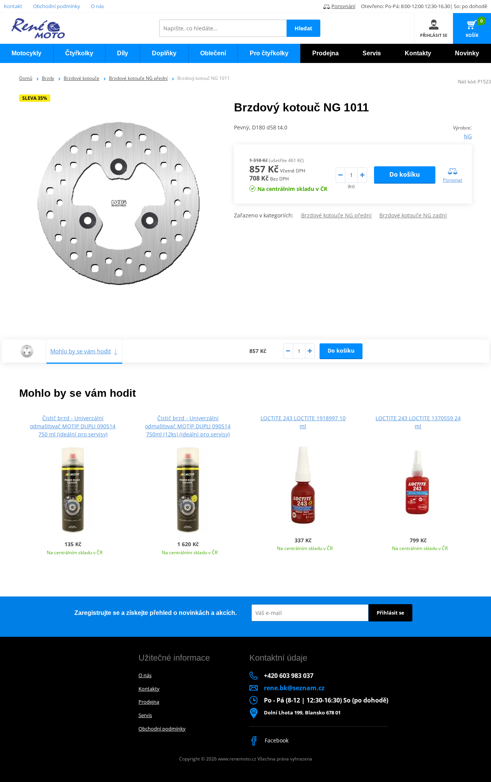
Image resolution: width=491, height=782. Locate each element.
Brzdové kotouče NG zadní (413, 215)
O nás (97, 6)
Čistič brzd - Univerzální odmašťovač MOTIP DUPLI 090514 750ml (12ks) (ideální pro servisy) (188, 426)
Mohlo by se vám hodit (80, 351)
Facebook (275, 740)
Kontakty (149, 688)
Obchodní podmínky (56, 6)
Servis (145, 715)
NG (468, 136)
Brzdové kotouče (81, 78)
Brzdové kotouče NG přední (138, 78)
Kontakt (13, 6)
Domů (25, 78)
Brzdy (48, 78)
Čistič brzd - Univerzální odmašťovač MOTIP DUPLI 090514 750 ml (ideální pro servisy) (72, 426)
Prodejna (148, 701)
